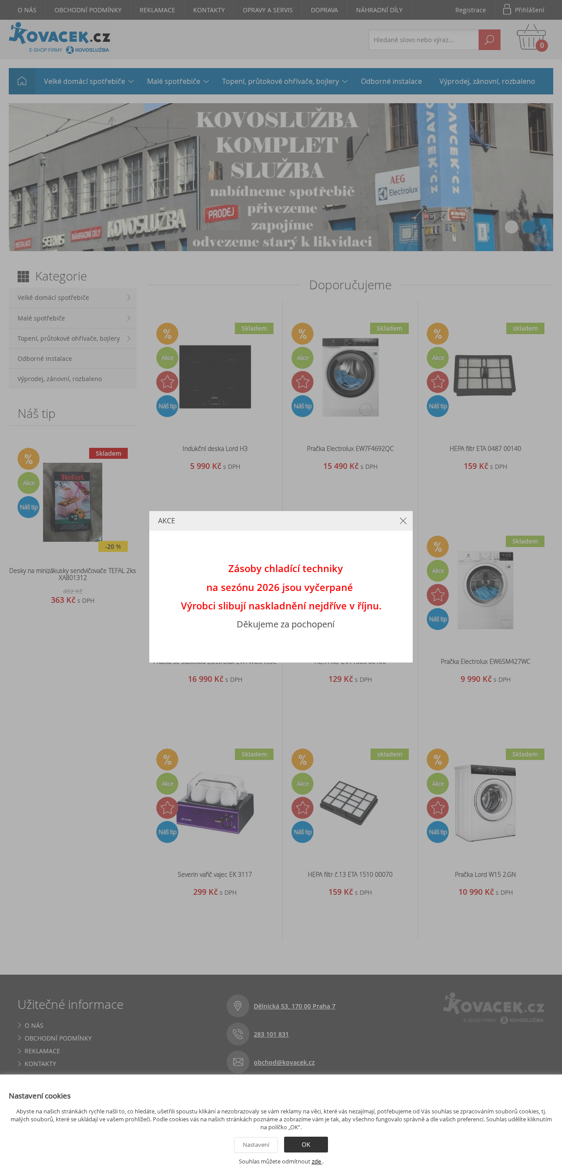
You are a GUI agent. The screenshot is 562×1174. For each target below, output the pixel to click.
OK (306, 1144)
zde (317, 1161)
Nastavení (256, 1145)
